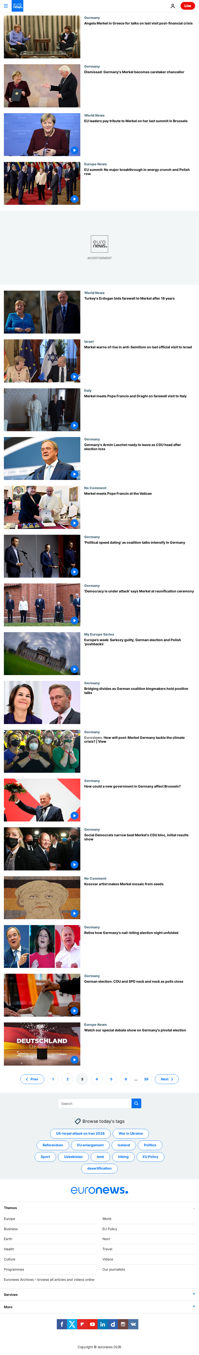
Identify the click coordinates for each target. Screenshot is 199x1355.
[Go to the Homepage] (17, 6)
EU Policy (150, 1157)
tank (100, 1157)
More (8, 1307)
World (106, 1218)
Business (11, 1229)
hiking (123, 1157)
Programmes (14, 1269)
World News (94, 115)
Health (9, 1249)
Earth (8, 1239)
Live (187, 6)
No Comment (95, 488)
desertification (99, 1168)
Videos (107, 1259)
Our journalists (113, 1269)
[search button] (136, 1103)
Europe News (95, 164)
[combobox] (99, 1103)
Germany (92, 17)
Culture (9, 1259)
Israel (89, 341)
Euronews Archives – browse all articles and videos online (49, 1279)
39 (146, 1079)
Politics (150, 1145)
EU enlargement (90, 1145)
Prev (34, 1079)
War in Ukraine (131, 1133)
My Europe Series (99, 634)
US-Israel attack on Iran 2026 (80, 1133)
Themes (10, 1207)
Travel (107, 1249)
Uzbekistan (73, 1157)
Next (164, 1079)
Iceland (124, 1145)
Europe (9, 1218)
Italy (87, 390)
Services (11, 1294)
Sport (45, 1157)
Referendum (53, 1145)
